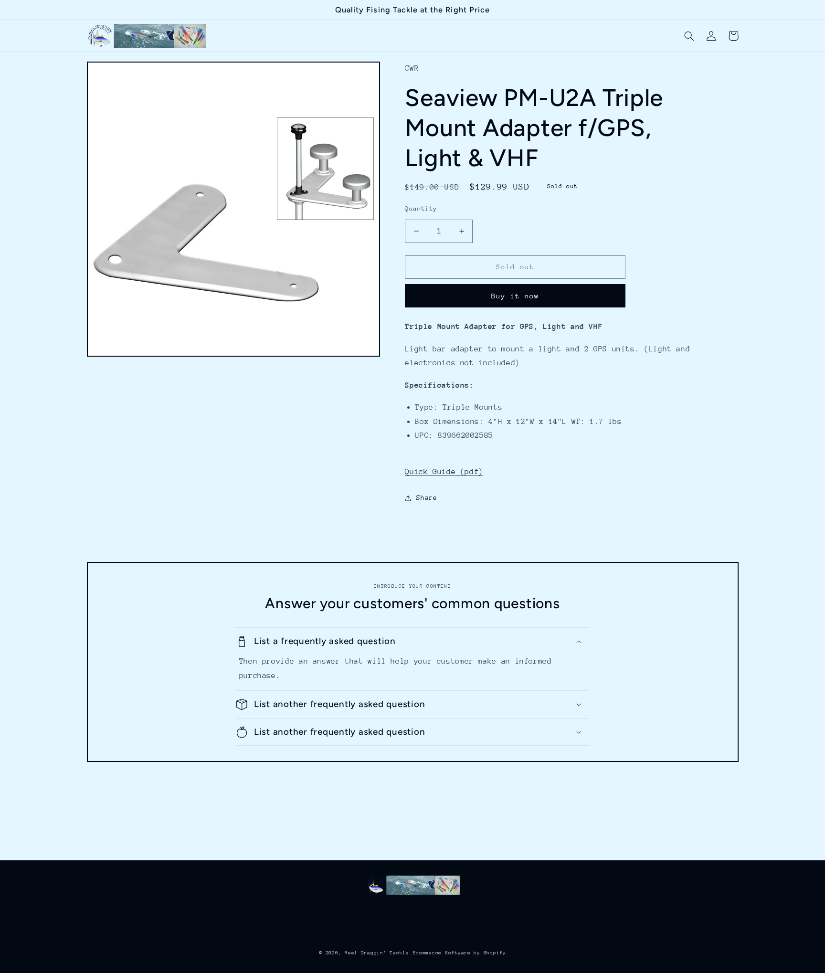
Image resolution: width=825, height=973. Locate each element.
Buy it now (515, 296)
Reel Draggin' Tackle (377, 953)
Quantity (421, 208)
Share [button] (426, 497)
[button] (689, 36)
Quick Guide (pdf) (444, 471)
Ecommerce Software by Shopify (459, 953)
